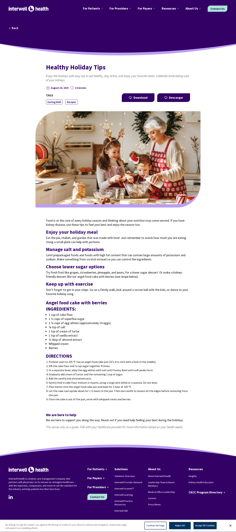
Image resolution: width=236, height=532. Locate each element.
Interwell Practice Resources (124, 502)
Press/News (154, 504)
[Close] (230, 525)
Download (141, 98)
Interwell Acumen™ (124, 488)
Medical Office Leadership (161, 492)
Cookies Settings (155, 525)
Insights (193, 476)
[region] (118, 526)
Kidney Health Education (201, 482)
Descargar (176, 98)
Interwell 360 (121, 510)
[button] (93, 8)
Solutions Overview (125, 476)
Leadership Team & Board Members (161, 484)
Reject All (180, 525)
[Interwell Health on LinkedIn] (11, 497)
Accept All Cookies (205, 525)
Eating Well (54, 102)
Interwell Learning (124, 494)
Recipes (71, 102)
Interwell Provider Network (128, 482)
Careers (152, 498)
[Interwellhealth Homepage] (28, 9)
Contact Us (217, 8)
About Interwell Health (159, 476)
